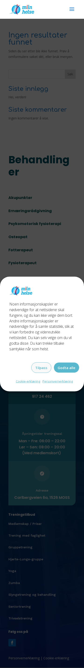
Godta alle (66, 367)
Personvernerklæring (57, 381)
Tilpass (41, 367)
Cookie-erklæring (28, 381)
